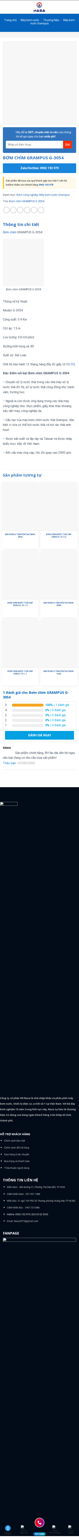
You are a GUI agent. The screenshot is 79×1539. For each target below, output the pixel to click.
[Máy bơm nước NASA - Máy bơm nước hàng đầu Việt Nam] (39, 7)
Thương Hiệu (51, 20)
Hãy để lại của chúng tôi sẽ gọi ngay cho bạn (43, 134)
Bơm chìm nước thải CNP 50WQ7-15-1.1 (20, 672)
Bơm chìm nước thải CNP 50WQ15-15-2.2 (59, 535)
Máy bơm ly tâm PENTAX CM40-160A (59, 672)
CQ (73, 364)
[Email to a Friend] (27, 210)
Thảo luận (9, 763)
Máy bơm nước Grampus (54, 194)
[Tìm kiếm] (74, 7)
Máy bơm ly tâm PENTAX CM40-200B (59, 604)
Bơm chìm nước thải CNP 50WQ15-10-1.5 (20, 604)
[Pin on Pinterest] (34, 210)
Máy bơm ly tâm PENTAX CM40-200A (20, 535)
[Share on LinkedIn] (41, 210)
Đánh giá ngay (39, 735)
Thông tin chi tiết (21, 224)
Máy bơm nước (30, 20)
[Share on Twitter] (20, 210)
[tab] (39, 224)
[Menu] (5, 7)
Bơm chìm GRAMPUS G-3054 (26, 201)
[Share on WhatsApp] (6, 210)
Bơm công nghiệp (27, 194)
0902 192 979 (46, 184)
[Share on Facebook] (13, 210)
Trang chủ (10, 20)
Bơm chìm (9, 232)
